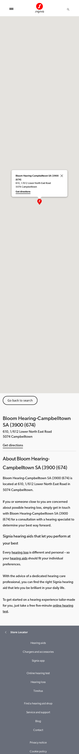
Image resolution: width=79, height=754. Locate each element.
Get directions (13, 445)
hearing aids (18, 558)
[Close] (61, 175)
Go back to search (20, 400)
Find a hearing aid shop (38, 703)
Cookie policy (38, 751)
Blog (38, 721)
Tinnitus (38, 691)
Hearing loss (38, 682)
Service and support (38, 712)
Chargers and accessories (38, 652)
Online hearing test (38, 673)
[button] (39, 201)
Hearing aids (38, 643)
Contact (38, 730)
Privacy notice (38, 742)
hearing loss (20, 552)
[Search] (68, 9)
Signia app (38, 660)
